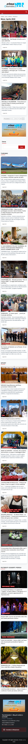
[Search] (26, 11)
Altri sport (9, 476)
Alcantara (5, 98)
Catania (3, 343)
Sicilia (4, 35)
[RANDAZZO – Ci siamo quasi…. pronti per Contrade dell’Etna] (14, 303)
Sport (3, 381)
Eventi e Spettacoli (5, 586)
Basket (20, 476)
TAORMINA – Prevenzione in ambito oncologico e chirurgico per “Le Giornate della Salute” (13, 70)
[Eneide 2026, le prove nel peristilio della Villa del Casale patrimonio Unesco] (14, 606)
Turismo (3, 172)
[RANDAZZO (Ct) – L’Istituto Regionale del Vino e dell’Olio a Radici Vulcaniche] (14, 655)
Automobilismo (15, 476)
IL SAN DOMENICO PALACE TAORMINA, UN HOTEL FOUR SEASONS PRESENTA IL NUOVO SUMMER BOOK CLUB (13, 247)
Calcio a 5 (8, 477)
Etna (12, 205)
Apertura (9, 98)
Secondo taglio (9, 65)
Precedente (6, 118)
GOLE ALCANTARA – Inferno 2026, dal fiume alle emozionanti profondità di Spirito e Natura (14, 642)
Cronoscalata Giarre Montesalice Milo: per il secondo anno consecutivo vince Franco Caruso (13, 550)
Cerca (4, 141)
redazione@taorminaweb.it (8, 722)
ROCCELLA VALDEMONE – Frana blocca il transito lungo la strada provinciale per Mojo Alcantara (14, 103)
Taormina (15, 65)
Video (3, 479)
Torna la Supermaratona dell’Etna (10, 419)
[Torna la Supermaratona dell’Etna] (14, 408)
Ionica (4, 65)
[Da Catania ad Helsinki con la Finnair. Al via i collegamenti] (14, 336)
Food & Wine (16, 477)
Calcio (3, 477)
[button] (2, 12)
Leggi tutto (5, 48)
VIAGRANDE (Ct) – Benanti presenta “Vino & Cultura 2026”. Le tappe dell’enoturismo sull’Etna (14, 281)
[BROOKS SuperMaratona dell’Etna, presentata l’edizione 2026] (14, 375)
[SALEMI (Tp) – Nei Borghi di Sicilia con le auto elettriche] (14, 29)
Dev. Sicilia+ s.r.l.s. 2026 (8, 724)
